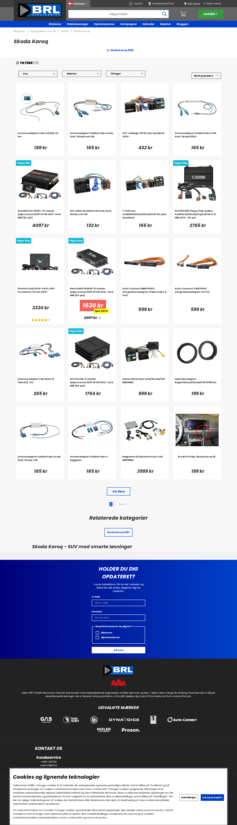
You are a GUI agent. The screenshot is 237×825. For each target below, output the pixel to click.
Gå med (118, 650)
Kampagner (128, 24)
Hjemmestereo (104, 24)
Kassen (209, 14)
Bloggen (182, 24)
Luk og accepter (212, 797)
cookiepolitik (99, 789)
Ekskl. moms (214, 3)
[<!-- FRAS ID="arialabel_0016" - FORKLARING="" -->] (100, 317)
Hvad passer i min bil (43, 31)
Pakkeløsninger (77, 24)
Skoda (65, 31)
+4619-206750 (48, 761)
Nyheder (148, 24)
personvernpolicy (153, 810)
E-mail (96, 596)
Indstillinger (188, 797)
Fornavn (97, 611)
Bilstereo (55, 24)
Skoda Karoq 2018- (122, 50)
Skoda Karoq (82, 31)
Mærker (165, 24)
